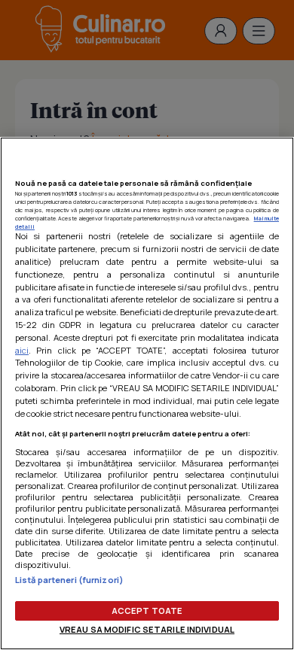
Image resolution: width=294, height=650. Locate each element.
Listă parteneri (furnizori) (69, 579)
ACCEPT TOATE (147, 610)
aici (22, 350)
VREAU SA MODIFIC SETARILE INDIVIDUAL (147, 629)
